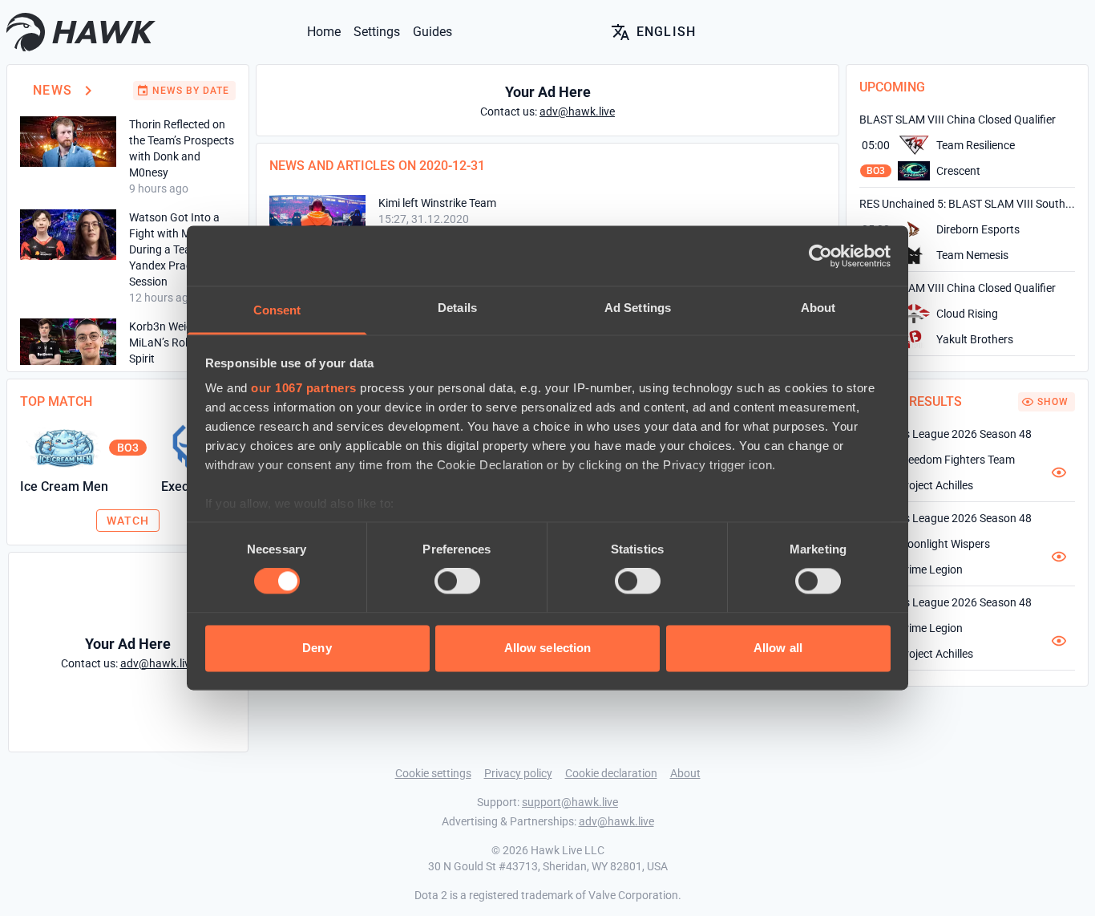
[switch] (457, 581)
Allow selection (548, 648)
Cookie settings (433, 773)
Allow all (778, 648)
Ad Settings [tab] (637, 307)
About (685, 773)
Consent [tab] (277, 310)
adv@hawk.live (616, 821)
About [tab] (818, 307)
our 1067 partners (304, 388)
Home (324, 31)
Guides (432, 31)
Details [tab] (457, 307)
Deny (316, 648)
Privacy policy (518, 773)
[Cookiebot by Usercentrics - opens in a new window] (820, 256)
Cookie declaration (611, 773)
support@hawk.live (570, 802)
